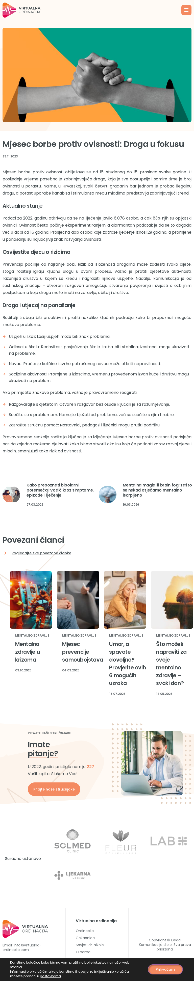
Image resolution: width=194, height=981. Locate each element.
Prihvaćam (165, 969)
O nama (83, 952)
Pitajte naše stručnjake (54, 789)
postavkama (50, 976)
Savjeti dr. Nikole (90, 944)
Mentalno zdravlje (32, 636)
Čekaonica (85, 937)
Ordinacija (85, 930)
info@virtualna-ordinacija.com (22, 947)
